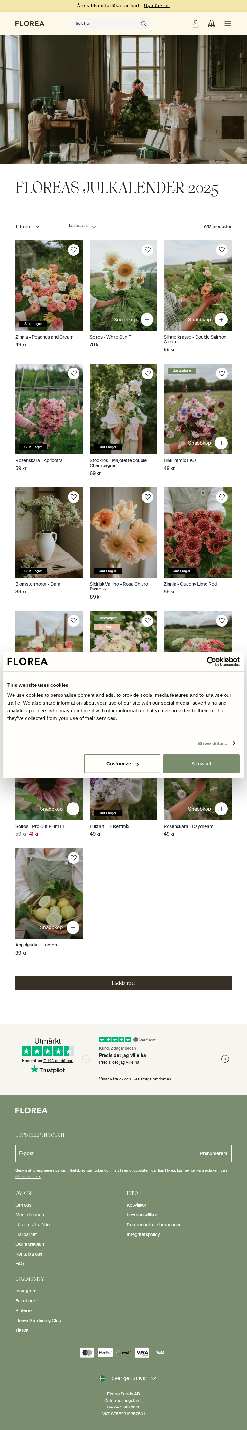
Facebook (25, 1301)
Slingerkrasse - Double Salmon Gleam (195, 339)
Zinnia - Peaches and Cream (44, 337)
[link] (195, 23)
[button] (211, 23)
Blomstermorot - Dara (37, 584)
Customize (118, 763)
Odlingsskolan (29, 1244)
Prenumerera (213, 1153)
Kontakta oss (28, 1254)
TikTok (21, 1330)
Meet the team (30, 1215)
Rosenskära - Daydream (189, 826)
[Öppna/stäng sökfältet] (143, 23)
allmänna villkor (28, 1176)
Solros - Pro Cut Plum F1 (39, 826)
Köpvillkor (136, 1205)
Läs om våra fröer (33, 1225)
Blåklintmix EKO (180, 460)
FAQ (19, 1264)
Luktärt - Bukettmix (109, 826)
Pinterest (24, 1310)
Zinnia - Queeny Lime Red (190, 584)
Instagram (26, 1291)
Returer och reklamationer (154, 1225)
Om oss (23, 1205)
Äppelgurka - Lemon (36, 945)
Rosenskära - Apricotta (39, 460)
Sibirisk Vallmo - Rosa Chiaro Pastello (119, 586)
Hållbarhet (26, 1234)
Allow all (201, 763)
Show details (212, 743)
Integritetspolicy (143, 1234)
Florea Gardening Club (38, 1320)
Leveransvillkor (142, 1215)
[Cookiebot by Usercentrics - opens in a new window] (211, 661)
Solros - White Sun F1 (111, 337)
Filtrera (24, 227)
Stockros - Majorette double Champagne (118, 462)
